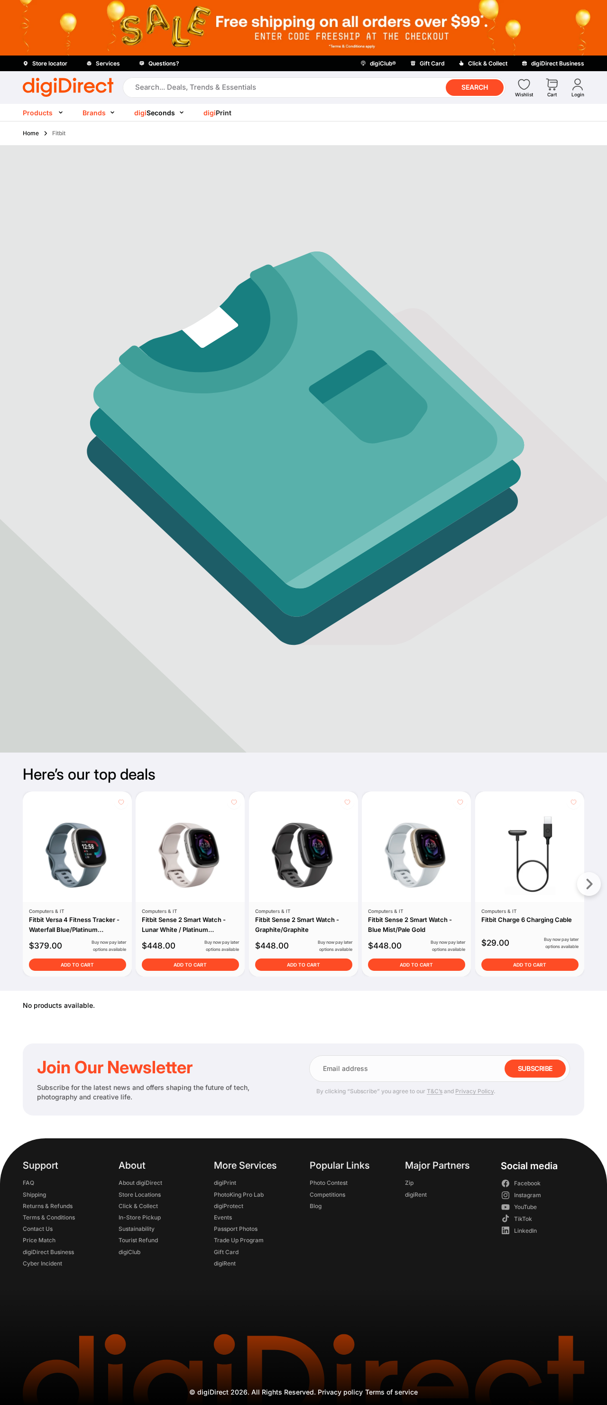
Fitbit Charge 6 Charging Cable (526, 919)
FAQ (28, 1183)
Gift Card (226, 1252)
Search (474, 87)
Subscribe (535, 1068)
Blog (316, 1206)
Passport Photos (236, 1229)
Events (223, 1217)
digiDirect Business (48, 1252)
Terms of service (391, 1392)
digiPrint (225, 1183)
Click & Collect (138, 1206)
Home (31, 133)
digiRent (225, 1263)
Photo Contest (329, 1183)
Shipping (34, 1194)
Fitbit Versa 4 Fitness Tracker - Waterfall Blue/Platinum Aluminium (74, 929)
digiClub (129, 1252)
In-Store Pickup (140, 1217)
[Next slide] (589, 884)
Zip (409, 1183)
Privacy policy (340, 1392)
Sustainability (137, 1229)
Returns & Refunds (48, 1206)
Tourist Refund (138, 1240)
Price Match (39, 1240)
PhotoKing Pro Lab (239, 1194)
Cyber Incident (42, 1263)
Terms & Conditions (49, 1217)
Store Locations (140, 1194)
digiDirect (213, 1392)
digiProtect (228, 1206)
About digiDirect (140, 1183)
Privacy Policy (474, 1091)
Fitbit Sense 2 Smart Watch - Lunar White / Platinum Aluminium (184, 929)
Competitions (327, 1194)
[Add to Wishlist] (121, 802)
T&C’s (434, 1091)
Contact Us (38, 1229)
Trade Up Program (239, 1240)
